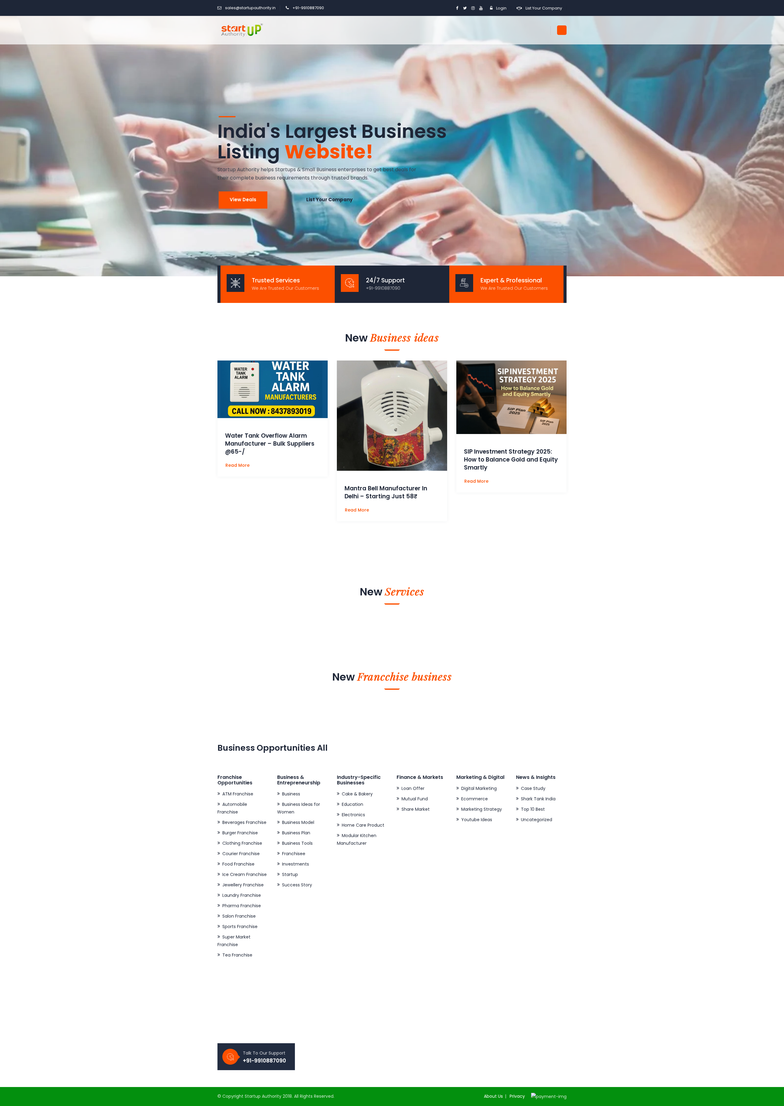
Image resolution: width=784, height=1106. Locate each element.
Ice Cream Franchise (244, 874)
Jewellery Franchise (243, 885)
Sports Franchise (240, 926)
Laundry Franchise (241, 895)
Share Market (415, 809)
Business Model (298, 822)
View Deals (243, 199)
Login (501, 8)
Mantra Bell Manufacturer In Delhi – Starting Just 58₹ (386, 492)
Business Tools (297, 843)
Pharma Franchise (241, 906)
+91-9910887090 (308, 8)
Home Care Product (363, 825)
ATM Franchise (237, 794)
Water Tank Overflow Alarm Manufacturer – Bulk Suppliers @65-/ (270, 444)
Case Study (533, 788)
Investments (295, 864)
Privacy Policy (415, 1009)
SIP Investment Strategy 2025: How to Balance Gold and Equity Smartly (511, 459)
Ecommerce (474, 799)
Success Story (297, 885)
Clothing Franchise (242, 843)
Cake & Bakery (357, 794)
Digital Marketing (479, 788)
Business (291, 794)
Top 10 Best (533, 809)
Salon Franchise (239, 916)
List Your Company (544, 8)
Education (352, 804)
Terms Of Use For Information (433, 1020)
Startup (290, 874)
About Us (493, 1096)
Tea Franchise (237, 955)
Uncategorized (536, 820)
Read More (238, 465)
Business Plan (296, 833)
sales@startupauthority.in (250, 8)
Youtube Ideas (476, 820)
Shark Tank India (538, 799)
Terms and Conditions (425, 1030)
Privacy (517, 1096)
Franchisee (293, 854)
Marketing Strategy (481, 809)
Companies (324, 1020)
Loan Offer (412, 788)
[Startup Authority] (240, 30)
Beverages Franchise (244, 822)
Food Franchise (238, 864)
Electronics (353, 815)
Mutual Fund (414, 799)
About (318, 1009)
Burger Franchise (240, 833)
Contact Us (324, 1030)
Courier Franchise (241, 854)
